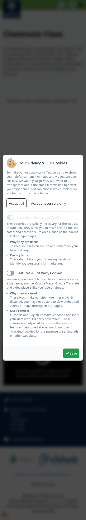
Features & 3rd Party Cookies (40, 273)
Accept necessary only (48, 203)
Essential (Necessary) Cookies (40, 217)
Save (73, 353)
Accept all (16, 203)
